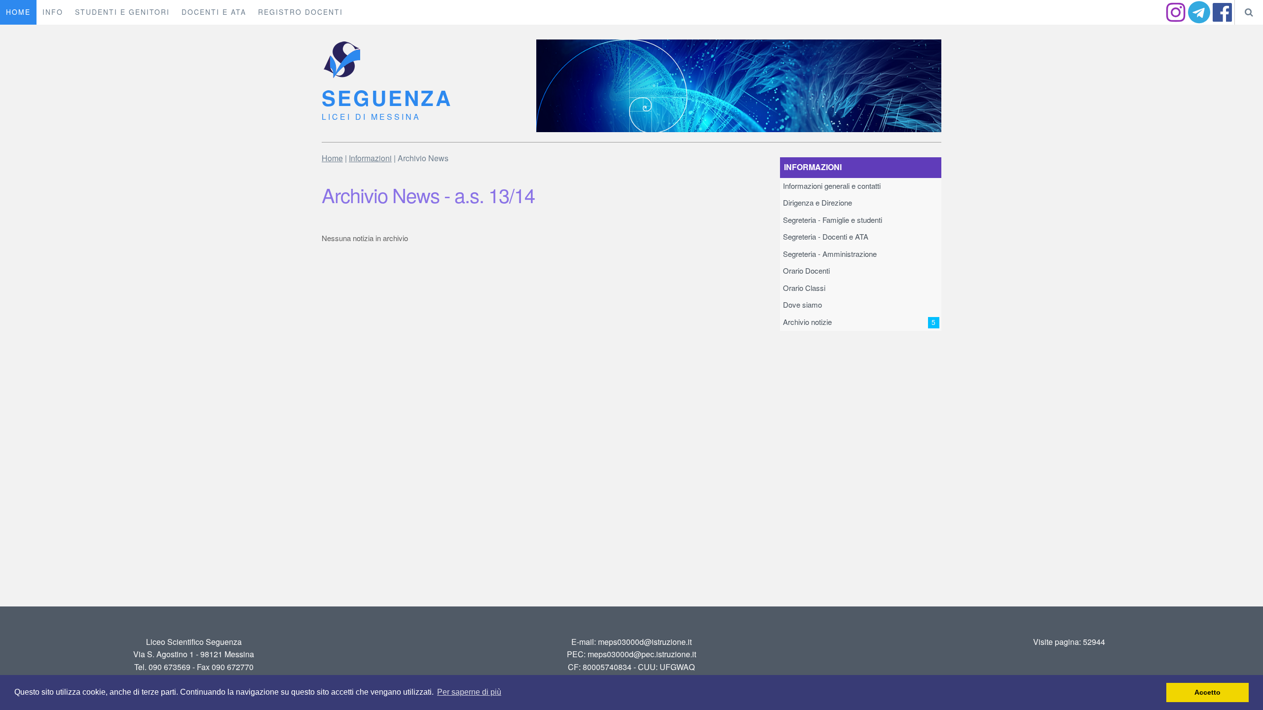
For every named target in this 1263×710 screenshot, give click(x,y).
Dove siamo (802, 305)
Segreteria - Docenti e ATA (825, 237)
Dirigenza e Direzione (817, 203)
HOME (18, 12)
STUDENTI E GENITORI (122, 12)
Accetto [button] (1207, 692)
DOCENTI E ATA (214, 12)
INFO (52, 12)
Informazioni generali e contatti (832, 186)
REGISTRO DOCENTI (300, 12)
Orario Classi (804, 288)
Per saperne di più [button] (469, 692)
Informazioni (370, 158)
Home (332, 158)
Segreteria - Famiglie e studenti (832, 220)
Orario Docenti (806, 271)
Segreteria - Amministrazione (830, 254)
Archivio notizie (859, 322)
